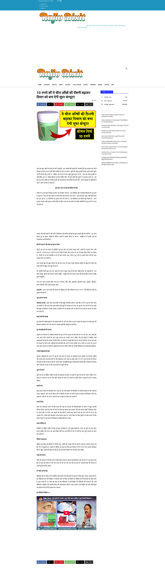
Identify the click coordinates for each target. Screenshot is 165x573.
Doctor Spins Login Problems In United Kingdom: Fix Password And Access (115, 147)
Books (100, 84)
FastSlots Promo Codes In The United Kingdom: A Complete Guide (115, 153)
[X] (59, 1)
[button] (126, 69)
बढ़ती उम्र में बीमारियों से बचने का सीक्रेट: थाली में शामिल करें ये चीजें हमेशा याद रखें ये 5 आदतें (114, 163)
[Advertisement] (68, 34)
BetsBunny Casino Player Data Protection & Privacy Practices (114, 131)
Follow (125, 100)
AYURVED (47, 84)
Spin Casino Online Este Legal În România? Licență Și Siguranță (113, 137)
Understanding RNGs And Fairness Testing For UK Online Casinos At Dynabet (114, 142)
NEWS (61, 84)
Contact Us (43, 4)
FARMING (93, 84)
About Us (43, 8)
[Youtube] (60, 1)
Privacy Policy (44, 6)
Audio (86, 84)
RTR (113, 84)
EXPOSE (107, 84)
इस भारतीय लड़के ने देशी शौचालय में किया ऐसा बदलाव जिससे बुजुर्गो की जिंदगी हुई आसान (114, 158)
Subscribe (124, 104)
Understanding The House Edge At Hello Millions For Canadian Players (115, 121)
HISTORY (67, 84)
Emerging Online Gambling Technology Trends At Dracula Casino (115, 126)
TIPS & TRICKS (77, 84)
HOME (40, 84)
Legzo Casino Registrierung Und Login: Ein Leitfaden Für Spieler (113, 115)
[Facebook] (57, 1)
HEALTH (54, 84)
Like (126, 97)
